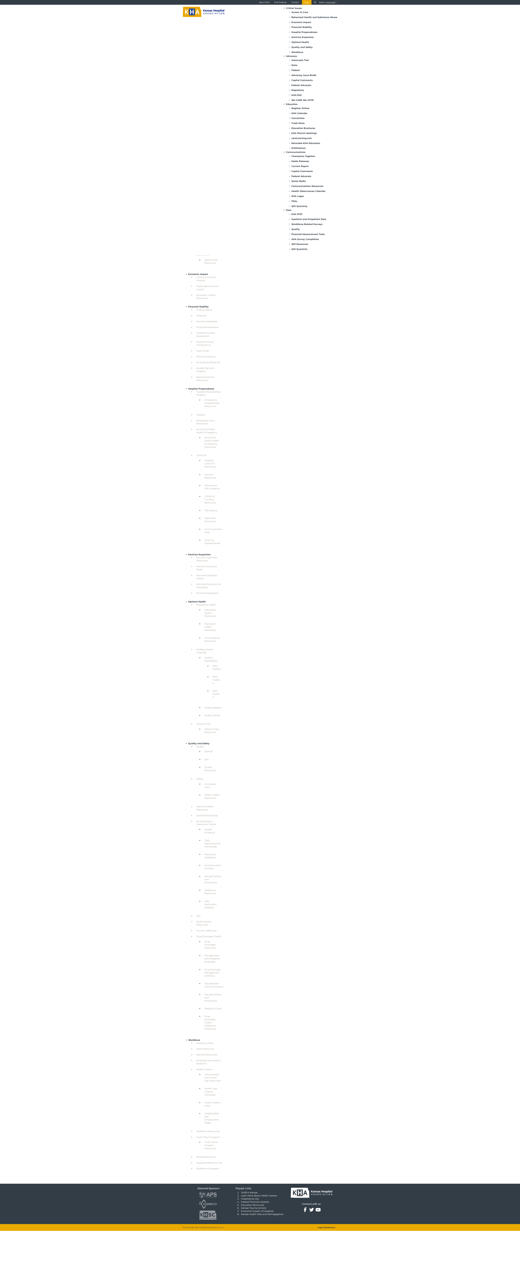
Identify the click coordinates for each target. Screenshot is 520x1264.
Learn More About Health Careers (259, 1195)
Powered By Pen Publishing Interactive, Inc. (203, 1227)
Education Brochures (252, 1205)
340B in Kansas (249, 1192)
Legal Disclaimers (326, 1227)
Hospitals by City (250, 1199)
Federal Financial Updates (255, 1202)
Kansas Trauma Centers (253, 1208)
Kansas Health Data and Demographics (262, 1214)
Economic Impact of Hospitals (257, 1211)
